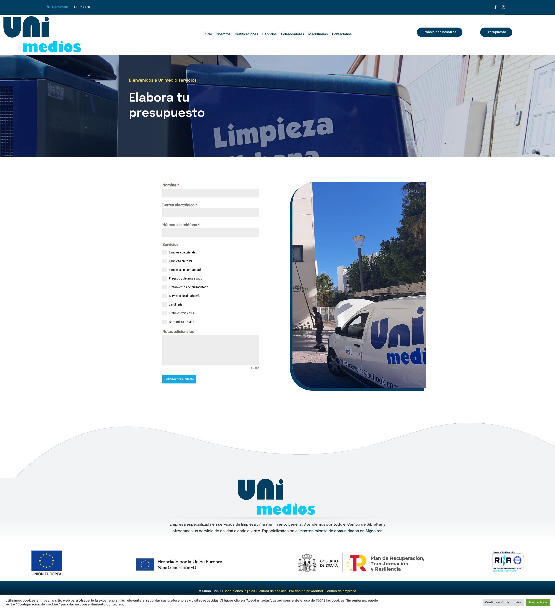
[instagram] (503, 7)
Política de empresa (340, 591)
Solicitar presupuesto (179, 379)
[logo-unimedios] (43, 18)
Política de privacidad (306, 591)
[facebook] (495, 7)
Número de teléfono (181, 224)
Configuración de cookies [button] (503, 602)
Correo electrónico (179, 205)
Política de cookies (272, 591)
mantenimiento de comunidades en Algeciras (340, 531)
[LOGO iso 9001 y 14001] (508, 553)
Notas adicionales (178, 331)
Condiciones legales (240, 591)
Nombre (170, 185)
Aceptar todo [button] (537, 602)
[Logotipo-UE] (46, 551)
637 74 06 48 (82, 6)
